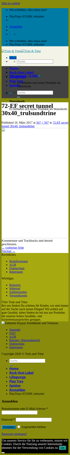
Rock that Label (21, 72)
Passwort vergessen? (14, 434)
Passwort (8, 419)
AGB (12, 264)
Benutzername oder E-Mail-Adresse (25, 408)
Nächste (8, 251)
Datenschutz (16, 268)
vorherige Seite (13, 247)
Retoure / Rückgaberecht (24, 340)
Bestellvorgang (18, 261)
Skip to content (11, 3)
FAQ (12, 333)
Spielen (15, 85)
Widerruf (14, 288)
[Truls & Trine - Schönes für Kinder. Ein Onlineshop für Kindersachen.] (21, 51)
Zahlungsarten (18, 292)
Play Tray (16, 81)
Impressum (16, 271)
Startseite (14, 329)
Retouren (15, 285)
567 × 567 (42, 122)
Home (13, 68)
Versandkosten (18, 295)
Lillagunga (17, 77)
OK (63, 447)
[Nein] (3, 452)
